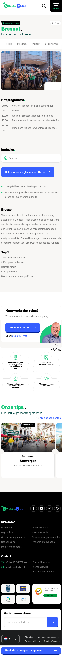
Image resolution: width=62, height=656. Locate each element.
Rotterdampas (40, 527)
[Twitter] (49, 508)
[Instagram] (57, 508)
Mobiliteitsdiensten (11, 546)
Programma (22, 44)
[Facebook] (33, 508)
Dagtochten (7, 532)
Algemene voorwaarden (48, 637)
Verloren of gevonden (43, 542)
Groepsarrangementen (13, 537)
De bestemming (52, 44)
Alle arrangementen (50, 418)
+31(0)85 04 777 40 (16, 562)
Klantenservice (40, 567)
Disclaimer (29, 637)
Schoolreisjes (8, 542)
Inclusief (36, 44)
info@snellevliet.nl (15, 567)
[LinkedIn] (41, 508)
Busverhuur (7, 527)
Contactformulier (41, 562)
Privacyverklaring (32, 641)
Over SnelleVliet (40, 532)
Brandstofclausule (52, 641)
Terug (56, 23)
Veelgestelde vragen (43, 571)
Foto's (9, 44)
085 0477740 (19, 336)
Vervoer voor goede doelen (46, 537)
